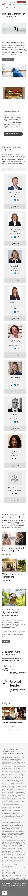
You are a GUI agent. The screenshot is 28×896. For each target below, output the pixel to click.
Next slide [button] (23, 715)
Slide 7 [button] (21, 730)
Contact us (12, 2)
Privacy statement (14, 749)
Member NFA (10, 837)
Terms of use (5, 749)
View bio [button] (19, 207)
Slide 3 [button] (11, 730)
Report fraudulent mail (8, 753)
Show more (6, 554)
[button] (18, 199)
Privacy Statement (16, 885)
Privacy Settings (19, 753)
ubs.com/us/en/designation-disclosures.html (14, 867)
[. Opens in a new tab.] (4, 4)
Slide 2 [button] (9, 730)
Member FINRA (17, 827)
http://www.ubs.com (17, 763)
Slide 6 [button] (18, 730)
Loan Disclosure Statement (14, 878)
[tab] (7, 730)
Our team (8, 170)
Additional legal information (9, 751)
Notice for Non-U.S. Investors (9, 870)
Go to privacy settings (11, 888)
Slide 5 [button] (16, 730)
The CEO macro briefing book (12, 722)
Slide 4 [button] (14, 730)
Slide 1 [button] (7, 730)
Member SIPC (9, 827)
